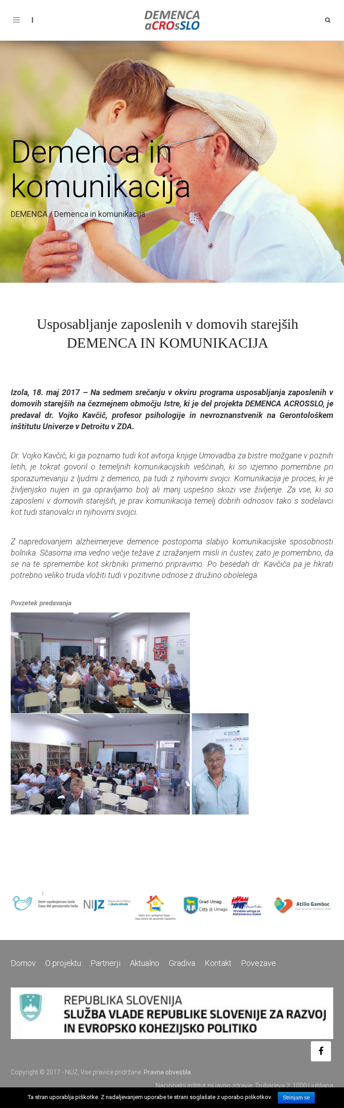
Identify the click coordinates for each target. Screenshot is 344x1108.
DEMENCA (29, 214)
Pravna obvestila (167, 1072)
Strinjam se (296, 1098)
